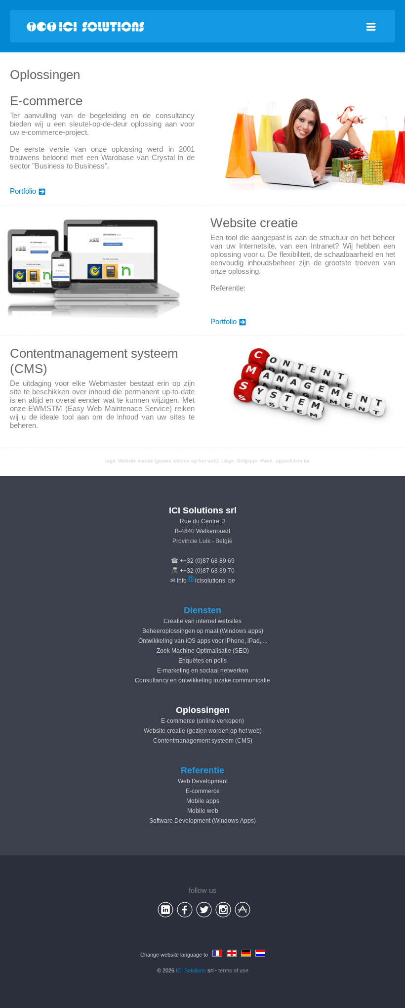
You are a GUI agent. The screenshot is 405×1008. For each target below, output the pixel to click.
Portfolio (23, 191)
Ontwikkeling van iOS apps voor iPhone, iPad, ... (202, 640)
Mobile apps (202, 801)
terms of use (233, 970)
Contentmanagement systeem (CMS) (202, 740)
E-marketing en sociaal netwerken (202, 670)
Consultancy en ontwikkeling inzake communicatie (202, 680)
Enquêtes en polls (202, 660)
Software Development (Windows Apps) (202, 820)
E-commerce (203, 791)
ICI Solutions (191, 970)
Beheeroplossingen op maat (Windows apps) (202, 631)
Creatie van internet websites (202, 621)
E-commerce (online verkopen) (202, 720)
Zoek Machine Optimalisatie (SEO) (203, 650)
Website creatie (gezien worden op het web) (168, 460)
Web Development (203, 781)
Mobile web (202, 810)
